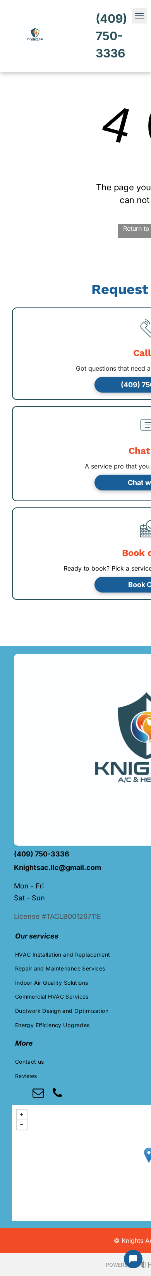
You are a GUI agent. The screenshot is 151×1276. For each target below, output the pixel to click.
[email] (38, 1094)
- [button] (22, 1125)
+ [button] (22, 1115)
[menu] (139, 16)
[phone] (57, 1094)
